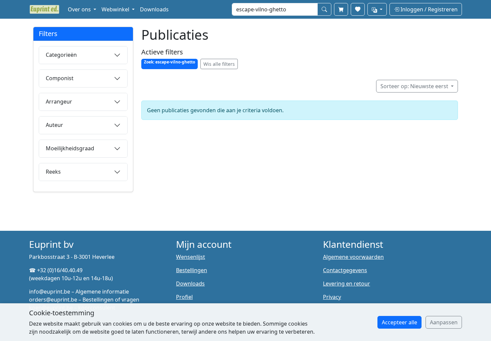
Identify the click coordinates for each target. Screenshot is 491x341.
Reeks (53, 171)
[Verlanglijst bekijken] (358, 9)
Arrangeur (59, 101)
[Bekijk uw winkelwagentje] (341, 9)
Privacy (332, 297)
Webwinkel (116, 9)
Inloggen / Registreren (428, 9)
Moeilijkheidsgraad (70, 148)
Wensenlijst (190, 257)
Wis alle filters (219, 64)
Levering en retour (346, 283)
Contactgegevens (345, 270)
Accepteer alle (399, 322)
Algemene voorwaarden (353, 257)
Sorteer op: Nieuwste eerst (415, 86)
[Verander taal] (377, 9)
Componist (59, 78)
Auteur (54, 125)
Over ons (80, 9)
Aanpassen (444, 322)
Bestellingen (191, 270)
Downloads (154, 9)
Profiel (184, 297)
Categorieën (61, 54)
